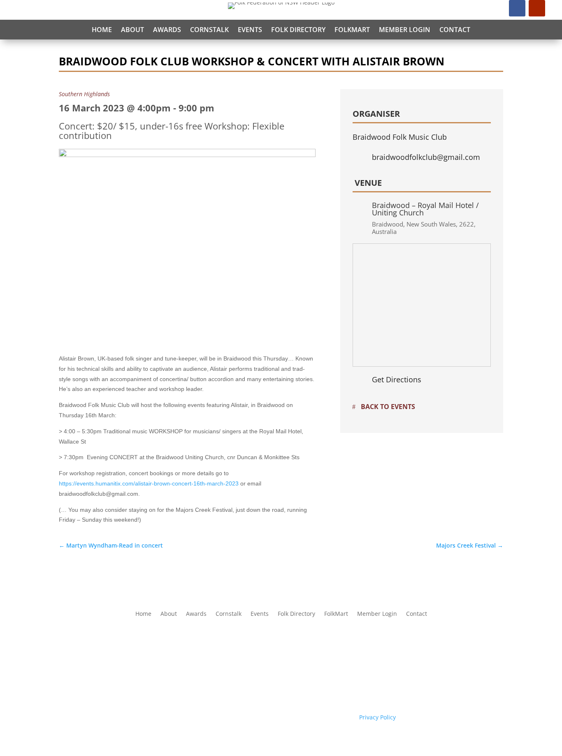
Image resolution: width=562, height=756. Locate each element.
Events (250, 29)
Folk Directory (298, 29)
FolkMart (352, 29)
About (132, 29)
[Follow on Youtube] (537, 8)
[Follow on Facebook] (517, 8)
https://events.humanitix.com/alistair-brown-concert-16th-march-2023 (149, 483)
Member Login (404, 29)
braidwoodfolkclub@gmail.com (426, 157)
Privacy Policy (377, 717)
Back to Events (388, 406)
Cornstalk (209, 29)
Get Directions (396, 379)
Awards (167, 29)
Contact (454, 29)
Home (102, 29)
